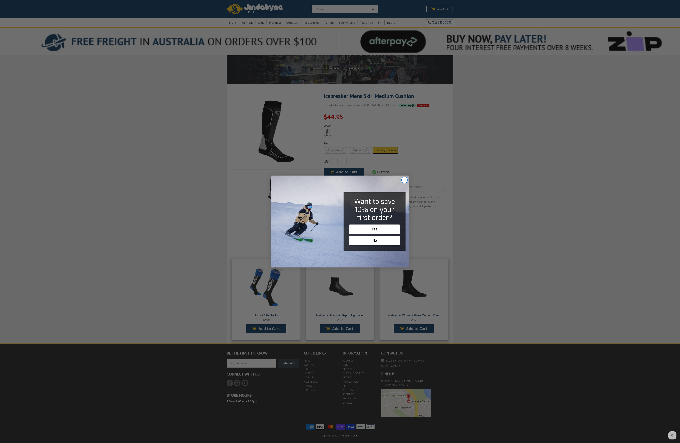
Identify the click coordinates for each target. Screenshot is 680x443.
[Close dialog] (404, 180)
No (374, 240)
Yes (374, 229)
